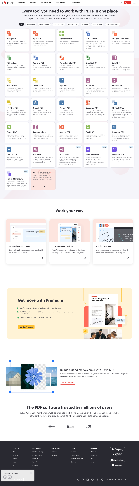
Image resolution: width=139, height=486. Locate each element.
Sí (5, 477)
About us (93, 452)
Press (92, 462)
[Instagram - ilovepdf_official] (92, 479)
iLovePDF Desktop (37, 452)
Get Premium (28, 327)
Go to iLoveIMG (67, 383)
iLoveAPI (34, 462)
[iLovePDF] (8, 2)
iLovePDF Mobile (37, 455)
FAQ (14, 465)
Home (14, 452)
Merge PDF (21, 3)
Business (54, 452)
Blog (91, 458)
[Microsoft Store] (117, 465)
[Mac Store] (117, 459)
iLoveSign (35, 458)
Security (73, 452)
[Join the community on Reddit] (102, 479)
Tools (14, 462)
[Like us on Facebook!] (83, 479)
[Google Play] (117, 449)
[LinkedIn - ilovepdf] (87, 479)
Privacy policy (75, 455)
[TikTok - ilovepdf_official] (97, 479)
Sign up (127, 3)
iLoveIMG (35, 465)
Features (15, 455)
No (9, 477)
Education (55, 455)
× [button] (31, 473)
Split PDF (33, 3)
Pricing (15, 458)
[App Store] (117, 454)
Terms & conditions (77, 458)
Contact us (93, 455)
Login (121, 3)
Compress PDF (46, 3)
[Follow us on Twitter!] (78, 479)
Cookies (73, 462)
